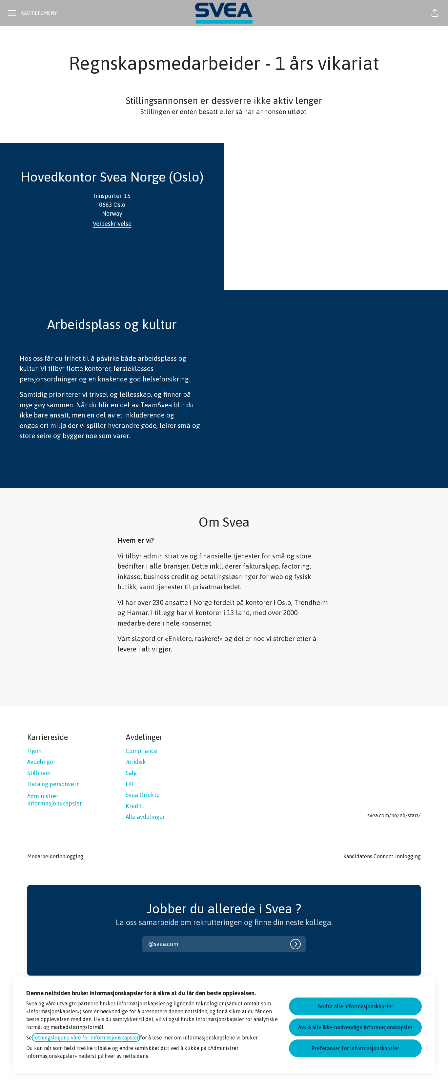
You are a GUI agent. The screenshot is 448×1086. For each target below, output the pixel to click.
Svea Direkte (143, 794)
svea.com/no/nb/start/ (394, 815)
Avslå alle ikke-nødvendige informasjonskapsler (355, 1027)
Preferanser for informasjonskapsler (355, 1048)
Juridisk (136, 761)
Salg (131, 772)
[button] (435, 13)
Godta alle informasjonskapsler (355, 1006)
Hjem (34, 750)
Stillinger (39, 772)
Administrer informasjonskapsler (54, 800)
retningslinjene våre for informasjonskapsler (86, 1037)
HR (129, 784)
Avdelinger (41, 761)
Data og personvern (53, 784)
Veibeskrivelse (112, 223)
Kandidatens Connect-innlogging (382, 856)
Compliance (141, 750)
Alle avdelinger (145, 816)
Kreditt (135, 806)
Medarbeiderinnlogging (55, 856)
